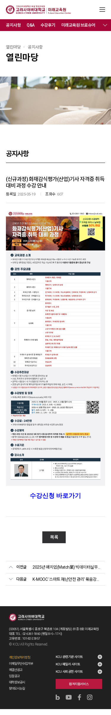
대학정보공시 (17, 682)
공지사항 (13, 25)
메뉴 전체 (105, 25)
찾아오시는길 (17, 688)
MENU (102, 9)
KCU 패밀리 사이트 (68, 664)
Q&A (31, 25)
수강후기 (48, 25)
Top (102, 694)
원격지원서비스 (79, 684)
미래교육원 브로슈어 (78, 25)
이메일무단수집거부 (21, 664)
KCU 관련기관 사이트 (69, 657)
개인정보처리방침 (19, 657)
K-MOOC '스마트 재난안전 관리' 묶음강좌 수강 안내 (67, 579)
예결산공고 (15, 670)
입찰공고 (14, 676)
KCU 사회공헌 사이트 (69, 672)
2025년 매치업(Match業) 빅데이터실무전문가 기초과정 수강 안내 (67, 567)
